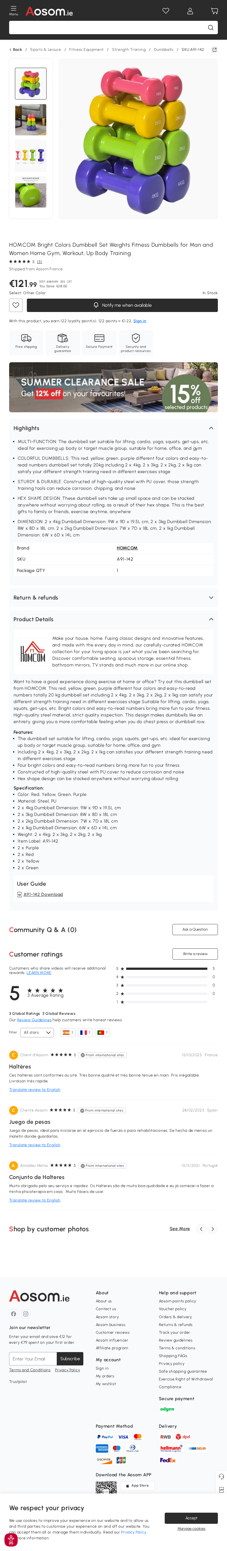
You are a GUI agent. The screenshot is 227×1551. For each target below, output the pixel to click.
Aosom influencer (112, 1340)
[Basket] (214, 11)
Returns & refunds (176, 1324)
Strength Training (129, 49)
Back (17, 50)
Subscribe (70, 1358)
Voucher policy (173, 1309)
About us (104, 1301)
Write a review (195, 953)
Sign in (102, 1368)
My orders (105, 1376)
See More (180, 1228)
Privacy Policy (67, 1370)
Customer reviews (113, 1332)
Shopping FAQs (173, 1355)
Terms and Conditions (30, 1370)
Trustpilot (18, 1381)
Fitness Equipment (86, 49)
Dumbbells (163, 49)
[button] (113, 428)
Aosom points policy (177, 1301)
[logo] (49, 11)
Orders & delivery (175, 1317)
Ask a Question (195, 929)
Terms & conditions (177, 1348)
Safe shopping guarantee (183, 1371)
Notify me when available (126, 305)
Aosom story (107, 1317)
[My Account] (190, 11)
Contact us (106, 1309)
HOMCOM (127, 548)
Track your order (174, 1332)
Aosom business (110, 1324)
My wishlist (106, 1384)
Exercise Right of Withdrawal (186, 1379)
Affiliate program (112, 1348)
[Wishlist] (165, 11)
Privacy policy (172, 1363)
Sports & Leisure (45, 49)
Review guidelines (176, 1340)
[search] (210, 27)
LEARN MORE (39, 972)
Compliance (170, 1387)
